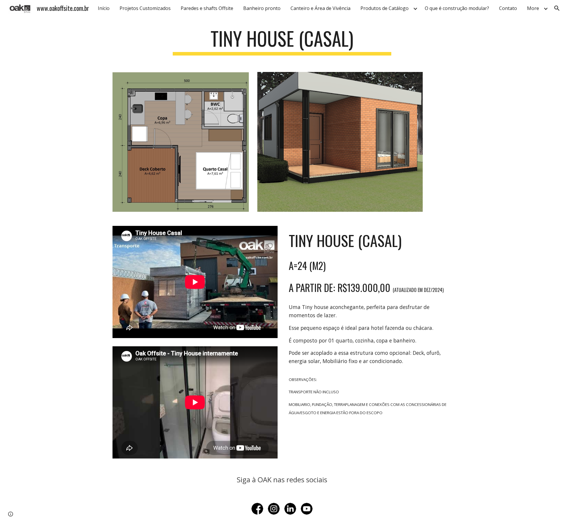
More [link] (533, 8)
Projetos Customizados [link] (145, 8)
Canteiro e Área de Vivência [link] (320, 8)
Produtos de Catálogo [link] (384, 8)
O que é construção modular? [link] (457, 8)
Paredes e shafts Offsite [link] (207, 8)
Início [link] (104, 8)
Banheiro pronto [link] (262, 8)
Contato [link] (508, 8)
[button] (557, 8)
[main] (282, 41)
